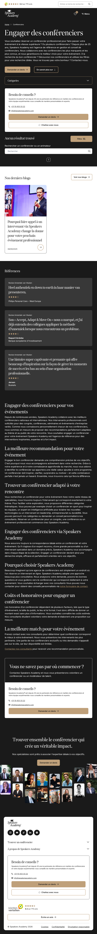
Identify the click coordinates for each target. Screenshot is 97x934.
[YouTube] (17, 832)
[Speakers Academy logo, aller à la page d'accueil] (12, 14)
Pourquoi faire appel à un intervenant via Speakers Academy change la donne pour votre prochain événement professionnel (26, 231)
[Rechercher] (89, 151)
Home (7, 24)
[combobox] (72, 4)
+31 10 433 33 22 (18, 106)
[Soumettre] (89, 4)
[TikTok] (23, 832)
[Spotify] (37, 832)
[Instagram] (10, 832)
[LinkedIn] (30, 832)
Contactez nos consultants (18, 649)
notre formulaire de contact (74, 586)
